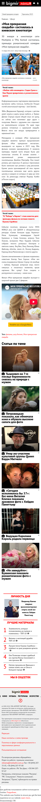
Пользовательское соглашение (14, 750)
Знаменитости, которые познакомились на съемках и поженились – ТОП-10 (20, 631)
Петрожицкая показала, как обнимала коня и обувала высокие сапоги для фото (17, 418)
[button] (4, 196)
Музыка (12, 696)
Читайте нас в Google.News (20, 324)
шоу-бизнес (18, 334)
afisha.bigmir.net (16, 721)
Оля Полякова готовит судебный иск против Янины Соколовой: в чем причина (22, 657)
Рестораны (23, 696)
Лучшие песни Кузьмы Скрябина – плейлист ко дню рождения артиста (23, 647)
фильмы (9, 334)
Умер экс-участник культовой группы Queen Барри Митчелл (18, 456)
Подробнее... (12, 792)
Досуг (12, 19)
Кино (4, 696)
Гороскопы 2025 (27, 14)
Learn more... (26, 798)
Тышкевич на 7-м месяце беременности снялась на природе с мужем (16, 378)
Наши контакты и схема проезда (15, 738)
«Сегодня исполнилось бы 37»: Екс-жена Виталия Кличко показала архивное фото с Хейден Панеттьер (18, 497)
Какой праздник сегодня (11, 14)
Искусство (34, 696)
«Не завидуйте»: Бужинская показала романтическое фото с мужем (16, 574)
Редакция (5, 733)
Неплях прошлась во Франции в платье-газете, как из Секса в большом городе (22, 667)
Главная (5, 19)
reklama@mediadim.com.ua (13, 763)
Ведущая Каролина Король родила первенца (18, 537)
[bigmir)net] (13, 3)
